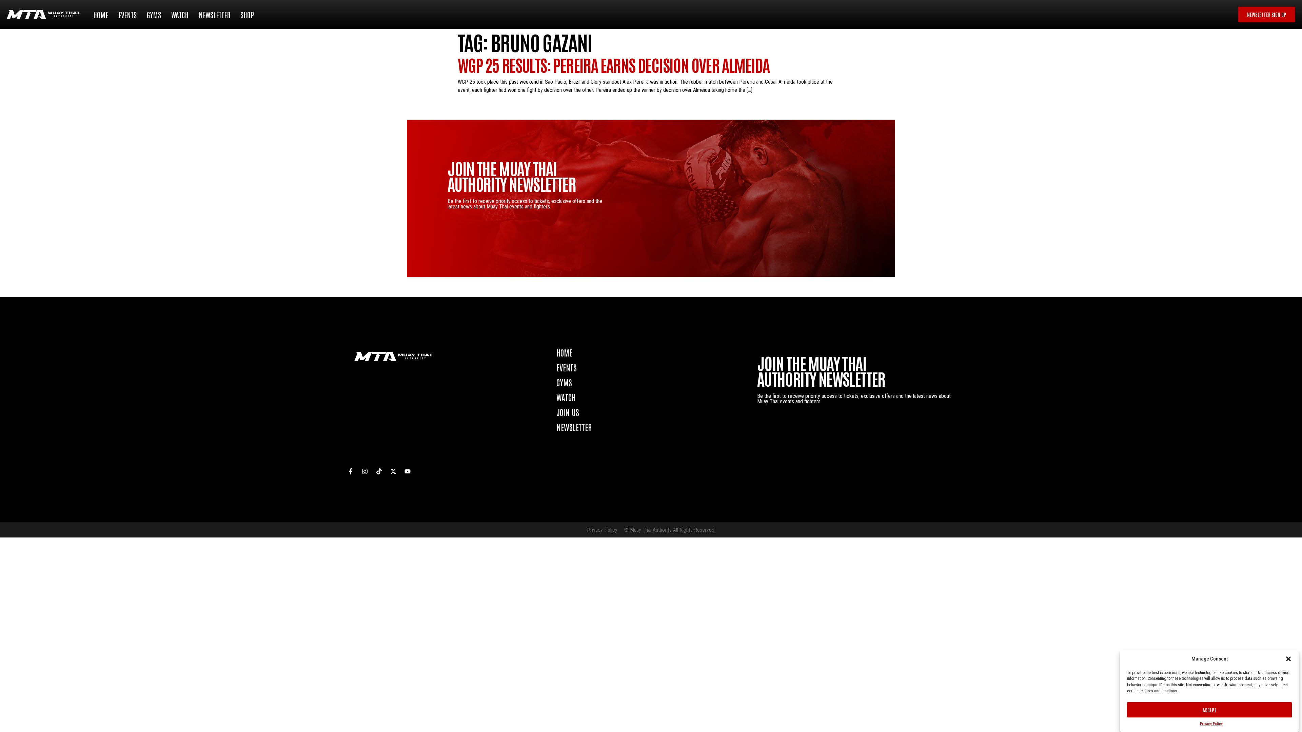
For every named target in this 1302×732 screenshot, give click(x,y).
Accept (1209, 710)
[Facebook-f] (351, 471)
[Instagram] (365, 471)
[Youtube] (408, 471)
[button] (1288, 658)
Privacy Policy (1211, 723)
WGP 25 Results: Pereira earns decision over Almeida (613, 64)
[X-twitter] (393, 471)
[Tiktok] (379, 471)
